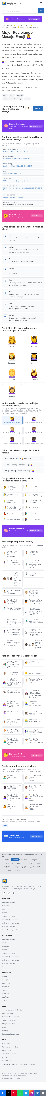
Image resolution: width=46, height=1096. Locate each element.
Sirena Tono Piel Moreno (11, 712)
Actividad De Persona (9, 27)
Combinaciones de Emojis (12, 1010)
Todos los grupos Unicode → (12, 930)
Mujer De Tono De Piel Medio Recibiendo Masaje (34, 787)
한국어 (23, 867)
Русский (38, 863)
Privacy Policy (7, 1050)
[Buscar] (41, 10)
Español (15, 860)
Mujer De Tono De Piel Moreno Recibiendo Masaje (12, 787)
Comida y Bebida (8, 926)
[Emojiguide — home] (11, 3)
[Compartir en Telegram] (26, 1093)
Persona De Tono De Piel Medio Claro (33, 680)
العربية (31, 867)
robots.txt (17, 1078)
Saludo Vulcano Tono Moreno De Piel (11, 692)
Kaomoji (5, 1031)
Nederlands (16, 863)
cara (4, 95)
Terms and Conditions (10, 1047)
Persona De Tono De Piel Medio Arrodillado (33, 552)
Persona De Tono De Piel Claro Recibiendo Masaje (33, 807)
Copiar (38, 108)
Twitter (4, 990)
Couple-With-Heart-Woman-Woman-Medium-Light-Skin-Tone (11, 704)
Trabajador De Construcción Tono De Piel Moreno (34, 703)
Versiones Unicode (9, 1020)
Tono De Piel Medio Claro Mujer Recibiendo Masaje (34, 797)
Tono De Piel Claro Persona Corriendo (12, 592)
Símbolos (5, 913)
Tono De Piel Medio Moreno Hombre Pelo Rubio (10, 741)
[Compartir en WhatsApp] (20, 1093)
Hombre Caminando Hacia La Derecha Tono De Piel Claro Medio (12, 644)
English (6, 860)
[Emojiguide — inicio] (4, 881)
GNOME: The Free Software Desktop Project (19, 1064)
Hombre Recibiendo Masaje (9, 487)
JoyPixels (5, 997)
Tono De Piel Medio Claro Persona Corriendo (10, 553)
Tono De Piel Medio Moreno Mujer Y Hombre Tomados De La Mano (11, 664)
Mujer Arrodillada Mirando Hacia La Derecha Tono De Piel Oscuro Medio (12, 631)
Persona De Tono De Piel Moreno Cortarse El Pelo (33, 601)
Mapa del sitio (7, 1078)
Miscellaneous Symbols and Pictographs (18, 204)
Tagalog (17, 870)
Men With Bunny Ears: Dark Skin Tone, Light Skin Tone (34, 645)
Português (28, 863)
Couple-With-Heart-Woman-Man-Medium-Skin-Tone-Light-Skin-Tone (12, 682)
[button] (23, 150)
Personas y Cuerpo (23, 25)
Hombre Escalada (33, 513)
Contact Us (6, 1061)
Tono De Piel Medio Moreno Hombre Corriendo (34, 621)
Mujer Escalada (32, 519)
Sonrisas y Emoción (9, 920)
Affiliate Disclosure (9, 1054)
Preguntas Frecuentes (10, 1034)
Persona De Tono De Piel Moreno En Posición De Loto (11, 722)
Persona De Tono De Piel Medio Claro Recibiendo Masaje (33, 592)
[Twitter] (9, 893)
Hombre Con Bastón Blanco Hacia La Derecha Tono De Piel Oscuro (33, 611)
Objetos (5, 909)
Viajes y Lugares (8, 916)
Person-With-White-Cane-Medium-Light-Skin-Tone (12, 621)
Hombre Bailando (11, 519)
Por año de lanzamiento (11, 1017)
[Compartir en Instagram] (31, 1093)
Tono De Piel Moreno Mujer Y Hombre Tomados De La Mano (33, 731)
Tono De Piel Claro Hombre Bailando (12, 609)
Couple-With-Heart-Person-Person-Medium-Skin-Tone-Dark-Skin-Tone (33, 693)
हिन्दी (38, 867)
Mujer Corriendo (33, 486)
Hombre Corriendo (34, 507)
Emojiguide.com (7, 25)
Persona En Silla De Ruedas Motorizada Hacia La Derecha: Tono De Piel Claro (33, 632)
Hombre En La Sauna (10, 495)
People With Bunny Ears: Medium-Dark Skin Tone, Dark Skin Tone (12, 579)
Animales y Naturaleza (10, 923)
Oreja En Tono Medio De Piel (10, 673)
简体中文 (7, 867)
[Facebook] (4, 893)
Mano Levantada (33, 673)
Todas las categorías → (10, 967)
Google (5, 980)
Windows (5, 987)
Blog (4, 1027)
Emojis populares (8, 1024)
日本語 (15, 867)
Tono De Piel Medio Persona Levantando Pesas (34, 740)
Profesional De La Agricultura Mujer (33, 720)
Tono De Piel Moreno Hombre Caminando (33, 574)
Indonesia (7, 870)
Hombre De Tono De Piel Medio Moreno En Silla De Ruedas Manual (33, 564)
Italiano (6, 863)
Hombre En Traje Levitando (33, 501)
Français (34, 860)
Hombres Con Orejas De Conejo (34, 495)
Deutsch (24, 860)
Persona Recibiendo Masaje (9, 806)
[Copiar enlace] (37, 1093)
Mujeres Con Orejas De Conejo (12, 508)
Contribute (6, 1044)
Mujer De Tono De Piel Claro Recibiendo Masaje (34, 778)
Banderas (6, 906)
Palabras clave (7, 1013)
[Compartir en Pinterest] (14, 1093)
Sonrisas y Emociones (10, 957)
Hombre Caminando (9, 501)
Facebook (6, 983)
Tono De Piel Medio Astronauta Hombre (33, 713)
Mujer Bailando (10, 513)
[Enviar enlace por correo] (43, 1093)
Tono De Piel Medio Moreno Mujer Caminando (11, 562)
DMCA (4, 1057)
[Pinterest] (14, 893)
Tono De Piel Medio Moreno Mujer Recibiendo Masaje (11, 797)
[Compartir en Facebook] (3, 1093)
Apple (4, 976)
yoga (5, 825)
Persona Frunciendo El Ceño (32, 663)
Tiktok (4, 1000)
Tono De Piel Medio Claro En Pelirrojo (11, 731)
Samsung (5, 994)
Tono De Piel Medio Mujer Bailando (10, 601)
